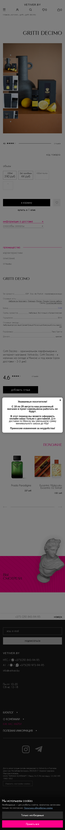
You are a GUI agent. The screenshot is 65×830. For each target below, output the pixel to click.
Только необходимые (32, 815)
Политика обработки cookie (38, 808)
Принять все (32, 824)
